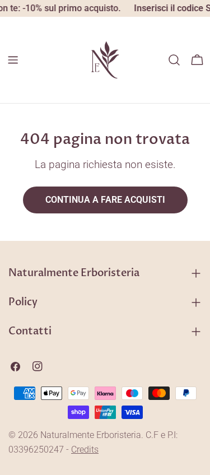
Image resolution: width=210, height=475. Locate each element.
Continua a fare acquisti (105, 199)
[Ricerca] (174, 60)
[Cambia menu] (13, 60)
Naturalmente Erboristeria (90, 435)
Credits (85, 449)
